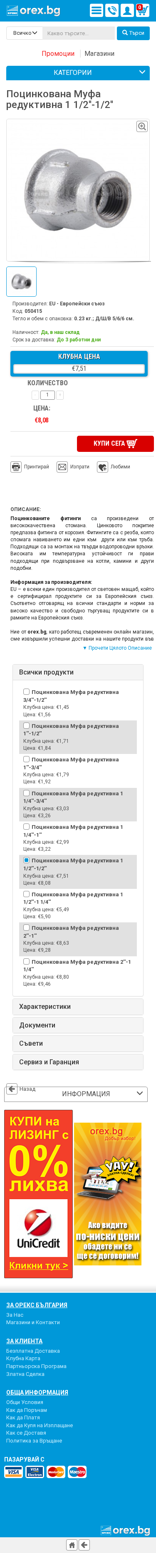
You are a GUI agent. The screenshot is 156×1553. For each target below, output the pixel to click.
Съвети (31, 1043)
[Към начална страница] (71, 1545)
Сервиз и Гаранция (49, 1062)
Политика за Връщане (34, 1441)
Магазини (99, 54)
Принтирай (36, 467)
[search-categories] (24, 33)
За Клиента (24, 1341)
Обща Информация (37, 1392)
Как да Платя (23, 1417)
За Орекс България (36, 1305)
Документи (37, 1025)
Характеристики (45, 1007)
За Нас (14, 1315)
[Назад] (84, 1545)
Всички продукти (46, 672)
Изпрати (79, 467)
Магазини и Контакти (33, 1322)
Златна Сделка (25, 1374)
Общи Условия (24, 1402)
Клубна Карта (23, 1358)
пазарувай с (24, 1459)
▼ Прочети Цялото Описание (117, 648)
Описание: (25, 509)
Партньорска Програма (36, 1366)
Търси (136, 33)
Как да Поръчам (26, 1410)
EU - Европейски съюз (77, 304)
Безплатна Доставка (33, 1351)
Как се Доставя (26, 1433)
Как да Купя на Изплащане (39, 1425)
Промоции (58, 54)
